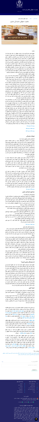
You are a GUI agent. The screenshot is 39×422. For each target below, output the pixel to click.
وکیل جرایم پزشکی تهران (19, 390)
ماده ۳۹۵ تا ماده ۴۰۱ (30, 189)
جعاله (31, 333)
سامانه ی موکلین (33, 385)
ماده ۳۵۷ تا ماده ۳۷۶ (30, 224)
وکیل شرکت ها (15, 311)
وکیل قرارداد (29, 323)
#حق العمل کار (22, 353)
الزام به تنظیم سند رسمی (17, 346)
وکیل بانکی (21, 386)
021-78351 (31, 402)
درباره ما (34, 392)
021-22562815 (20, 402)
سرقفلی (24, 346)
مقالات (31, 18)
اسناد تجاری (15, 314)
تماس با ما (33, 390)
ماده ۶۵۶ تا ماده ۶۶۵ (30, 128)
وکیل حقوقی (31, 320)
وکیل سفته (22, 316)
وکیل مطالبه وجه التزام (26, 318)
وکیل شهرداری (20, 389)
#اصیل (37, 353)
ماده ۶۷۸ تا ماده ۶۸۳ (30, 131)
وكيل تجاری (21, 311)
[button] (36, 14)
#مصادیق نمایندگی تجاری (28, 354)
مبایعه (25, 333)
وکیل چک (31, 316)
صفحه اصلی (35, 18)
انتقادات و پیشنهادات (32, 386)
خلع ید (9, 346)
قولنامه (21, 333)
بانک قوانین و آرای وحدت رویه (31, 389)
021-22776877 (26, 402)
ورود (2, 361)
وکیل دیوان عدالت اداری (19, 392)
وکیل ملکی (14, 344)
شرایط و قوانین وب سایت (32, 383)
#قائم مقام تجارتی (15, 353)
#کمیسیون (10, 353)
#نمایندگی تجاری (21, 354)
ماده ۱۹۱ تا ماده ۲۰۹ (30, 126)
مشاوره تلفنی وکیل (20, 385)
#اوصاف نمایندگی (28, 353)
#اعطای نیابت (33, 353)
